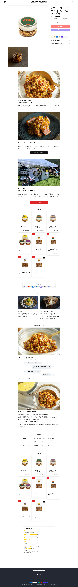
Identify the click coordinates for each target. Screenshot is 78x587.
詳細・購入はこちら (26, 230)
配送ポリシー (46, 584)
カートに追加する (39, 202)
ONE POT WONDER (27, 584)
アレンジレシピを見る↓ (39, 152)
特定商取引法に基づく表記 (53, 584)
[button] (2, 1)
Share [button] (53, 47)
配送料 (55, 18)
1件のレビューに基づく (29, 532)
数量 (51, 20)
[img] (31, 546)
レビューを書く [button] (50, 531)
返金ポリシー (33, 584)
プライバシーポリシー (39, 584)
